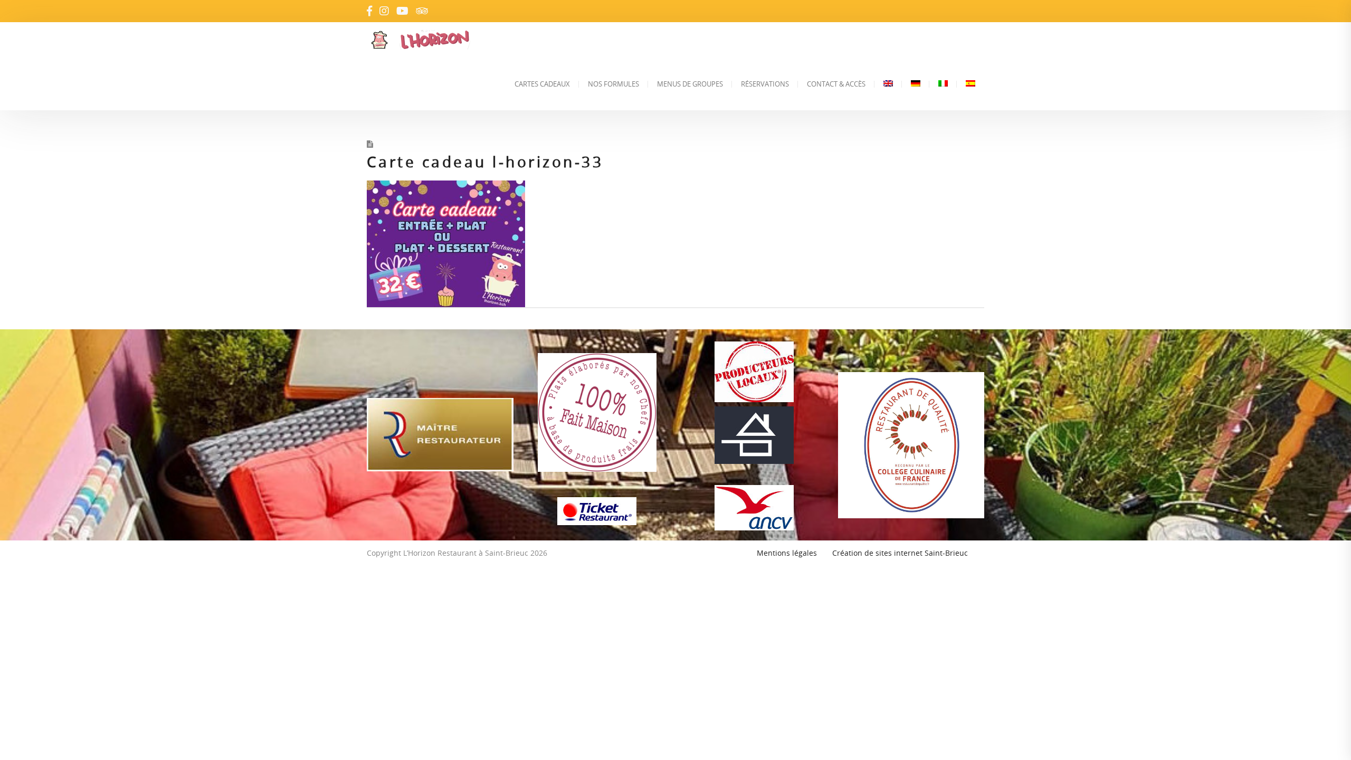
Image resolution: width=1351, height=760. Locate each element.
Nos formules (613, 84)
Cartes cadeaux (542, 84)
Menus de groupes (690, 84)
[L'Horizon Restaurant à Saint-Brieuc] (455, 40)
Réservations (765, 84)
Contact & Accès (836, 84)
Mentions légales (787, 553)
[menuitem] (888, 84)
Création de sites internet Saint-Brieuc (900, 553)
